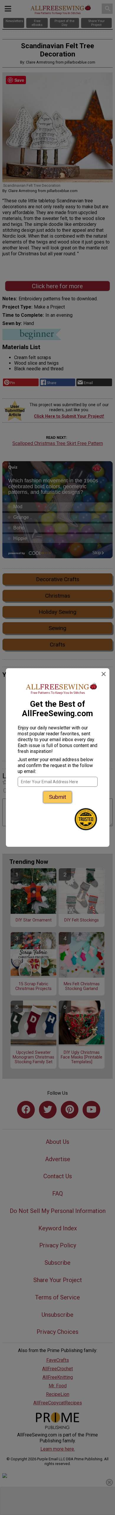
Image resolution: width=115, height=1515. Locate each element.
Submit (57, 797)
